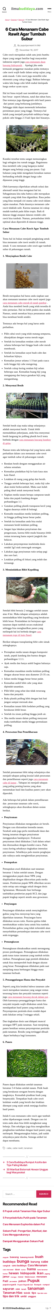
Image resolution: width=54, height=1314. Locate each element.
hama (31, 1269)
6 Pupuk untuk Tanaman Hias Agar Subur (26, 1211)
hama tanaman (42, 1270)
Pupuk (33, 1280)
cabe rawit (18, 1148)
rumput (46, 1285)
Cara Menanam (37, 1265)
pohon (22, 1281)
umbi (23, 1296)
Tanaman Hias (12, 1292)
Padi (5, 1281)
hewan (14, 1273)
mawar (21, 1277)
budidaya (9, 1261)
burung (35, 1261)
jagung (47, 1274)
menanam (41, 1276)
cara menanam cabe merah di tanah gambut (24, 302)
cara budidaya (19, 1265)
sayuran (8, 1289)
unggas (32, 1296)
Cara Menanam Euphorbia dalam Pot (24, 1224)
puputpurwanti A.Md (30, 45)
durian (23, 1270)
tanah (23, 1289)
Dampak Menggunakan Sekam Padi (23, 1241)
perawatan (13, 1281)
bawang (14, 1257)
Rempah (21, 20)
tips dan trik (11, 1296)
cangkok (6, 1265)
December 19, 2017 (29, 50)
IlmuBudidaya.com (20, 1308)
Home (7, 20)
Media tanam (30, 1277)
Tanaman (14, 20)
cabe (9, 1148)
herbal (5, 1274)
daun (17, 1269)
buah (39, 1257)
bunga (23, 1261)
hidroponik (28, 1273)
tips (34, 1292)
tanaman (28, 1148)
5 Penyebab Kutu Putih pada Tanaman (25, 1217)
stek (18, 1289)
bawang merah (27, 1257)
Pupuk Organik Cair (25, 1285)
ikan (40, 1273)
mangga (13, 1277)
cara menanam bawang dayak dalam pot (28, 997)
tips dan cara (42, 1293)
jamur (6, 1276)
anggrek (5, 1257)
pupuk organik (9, 1284)
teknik (27, 1293)
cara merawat (8, 1270)
